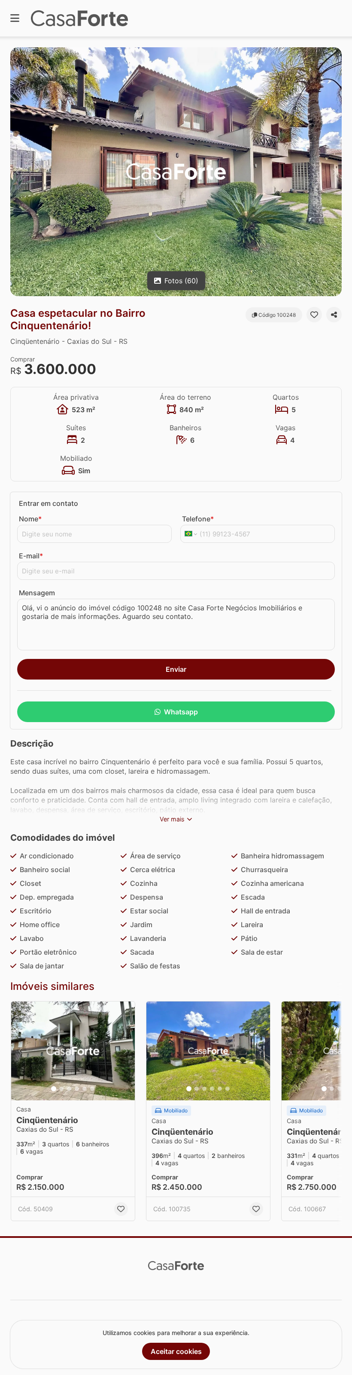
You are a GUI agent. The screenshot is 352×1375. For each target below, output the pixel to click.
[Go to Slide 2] (61, 1089)
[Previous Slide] (17, 171)
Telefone (198, 518)
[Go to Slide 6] (92, 1089)
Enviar (176, 669)
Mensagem (37, 592)
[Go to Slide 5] (84, 1089)
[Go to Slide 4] (77, 1089)
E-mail (31, 555)
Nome (30, 518)
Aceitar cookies (176, 1351)
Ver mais (172, 819)
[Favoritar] (314, 314)
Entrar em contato (48, 503)
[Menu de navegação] (14, 18)
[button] (176, 171)
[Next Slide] (334, 171)
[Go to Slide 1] (53, 1088)
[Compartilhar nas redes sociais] (334, 314)
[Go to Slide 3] (69, 1089)
